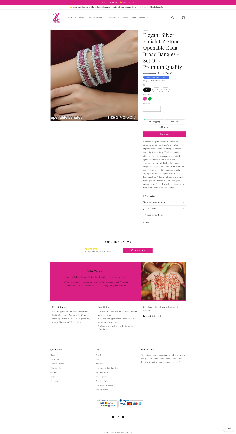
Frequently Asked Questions (107, 368)
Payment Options (151, 316)
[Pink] (145, 99)
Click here (147, 307)
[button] (80, 17)
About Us (99, 364)
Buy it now (164, 134)
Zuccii (112, 432)
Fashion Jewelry (57, 364)
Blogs (52, 377)
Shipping (146, 81)
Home (52, 355)
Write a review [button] (138, 250)
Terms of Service (103, 372)
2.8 (165, 90)
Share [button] (148, 222)
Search (98, 355)
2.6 (156, 90)
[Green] (150, 99)
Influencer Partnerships (105, 385)
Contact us (54, 381)
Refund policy (101, 377)
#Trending (54, 359)
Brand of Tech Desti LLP (123, 432)
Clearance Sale (56, 368)
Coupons (53, 372)
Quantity (146, 104)
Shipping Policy (102, 381)
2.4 (147, 90)
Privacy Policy (102, 390)
